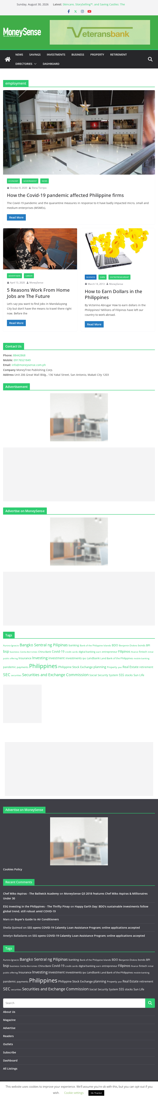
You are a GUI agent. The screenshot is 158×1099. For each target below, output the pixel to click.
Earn (102, 277)
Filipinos (124, 651)
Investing (40, 657)
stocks (129, 675)
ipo (84, 658)
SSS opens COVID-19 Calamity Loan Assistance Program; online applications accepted (83, 927)
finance (134, 652)
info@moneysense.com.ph (29, 365)
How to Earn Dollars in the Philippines (113, 294)
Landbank (93, 658)
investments (74, 658)
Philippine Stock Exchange (75, 667)
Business (77, 54)
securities (16, 675)
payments (22, 667)
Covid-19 (58, 651)
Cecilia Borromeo (28, 652)
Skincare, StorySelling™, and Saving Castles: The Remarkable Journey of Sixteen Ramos (94, 6)
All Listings (10, 1068)
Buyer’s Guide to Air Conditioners (37, 919)
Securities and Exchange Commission (55, 674)
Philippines (43, 666)
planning (99, 667)
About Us (9, 1012)
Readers (8, 1036)
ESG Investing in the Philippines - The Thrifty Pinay (36, 906)
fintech (143, 651)
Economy (13, 181)
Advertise (9, 1028)
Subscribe (9, 1052)
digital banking (87, 651)
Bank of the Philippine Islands (95, 645)
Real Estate (131, 667)
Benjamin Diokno (128, 645)
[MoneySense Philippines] (7, 59)
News (19, 54)
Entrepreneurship (119, 277)
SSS (121, 675)
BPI (148, 645)
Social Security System (103, 675)
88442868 (19, 355)
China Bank (44, 651)
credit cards (71, 651)
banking (74, 645)
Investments (56, 54)
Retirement (118, 54)
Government (30, 181)
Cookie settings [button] (74, 1093)
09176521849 (22, 360)
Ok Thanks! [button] (96, 1093)
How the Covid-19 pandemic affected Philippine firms (65, 195)
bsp (6, 651)
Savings (35, 54)
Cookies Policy (12, 869)
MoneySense (36, 282)
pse (120, 667)
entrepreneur (109, 651)
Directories (23, 64)
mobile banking (141, 658)
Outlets (8, 1044)
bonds (141, 645)
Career (28, 275)
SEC (6, 674)
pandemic (9, 667)
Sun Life (139, 675)
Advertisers (14, 275)
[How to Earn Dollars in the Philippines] (118, 249)
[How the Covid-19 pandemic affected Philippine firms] (79, 132)
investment (56, 658)
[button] (34, 64)
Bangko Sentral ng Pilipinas (44, 644)
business (14, 651)
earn (98, 651)
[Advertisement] (79, 474)
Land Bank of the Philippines (116, 658)
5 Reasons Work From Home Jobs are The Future (38, 293)
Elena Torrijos (39, 187)
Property (97, 54)
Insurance (24, 658)
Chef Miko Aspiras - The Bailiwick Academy (31, 893)
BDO (115, 645)
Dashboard (51, 64)
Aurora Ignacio (11, 645)
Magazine (9, 1020)
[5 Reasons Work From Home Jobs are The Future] (40, 248)
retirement (146, 667)
